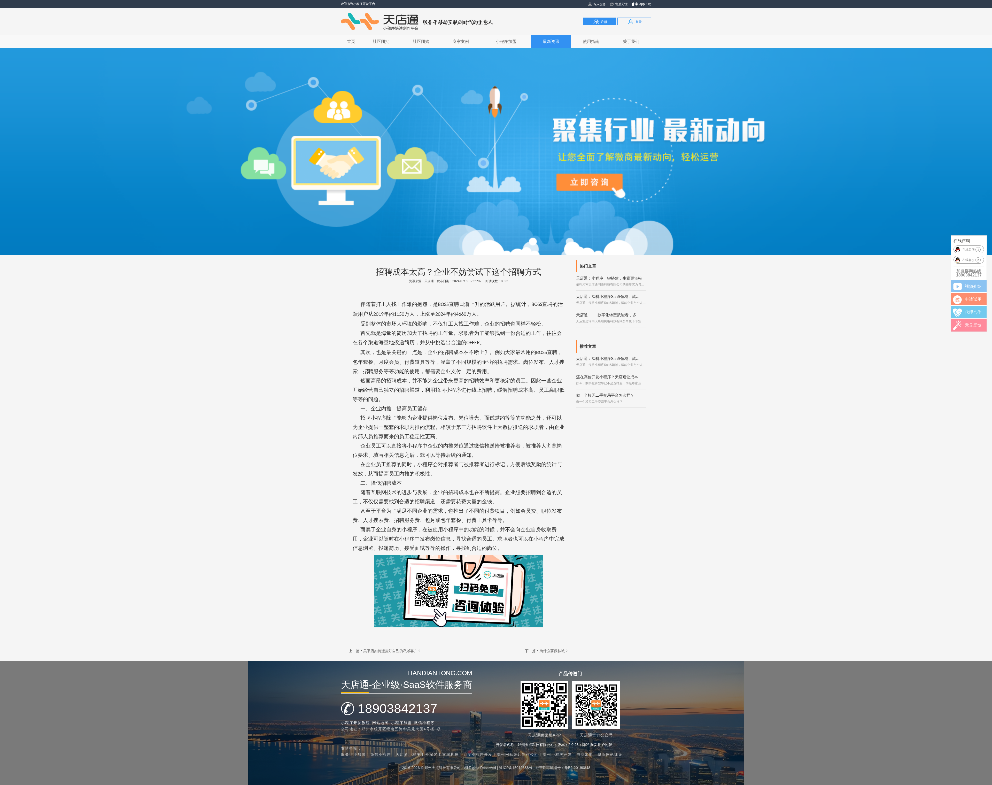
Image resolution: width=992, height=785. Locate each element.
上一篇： (385, 651)
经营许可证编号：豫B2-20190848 (563, 767)
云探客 (431, 754)
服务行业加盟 (353, 754)
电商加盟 (585, 754)
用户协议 (605, 745)
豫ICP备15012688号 (515, 767)
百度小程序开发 (477, 754)
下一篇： (546, 651)
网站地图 (380, 723)
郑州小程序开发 (557, 754)
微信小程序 (424, 723)
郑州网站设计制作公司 (517, 754)
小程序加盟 (401, 723)
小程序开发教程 (355, 723)
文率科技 (450, 754)
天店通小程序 (408, 754)
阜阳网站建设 (610, 754)
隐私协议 (589, 745)
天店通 (429, 281)
